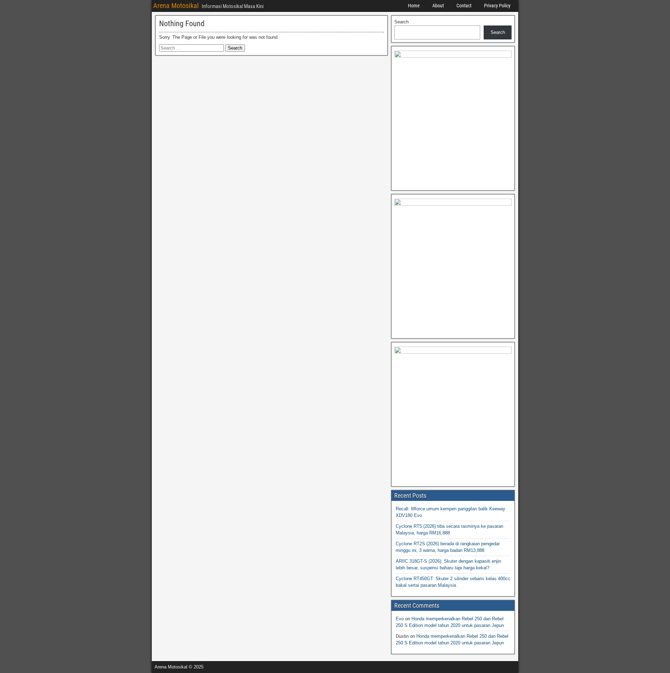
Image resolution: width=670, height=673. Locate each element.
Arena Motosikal (176, 5)
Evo (400, 618)
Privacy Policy (497, 5)
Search (401, 21)
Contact (463, 5)
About (438, 5)
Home (414, 5)
